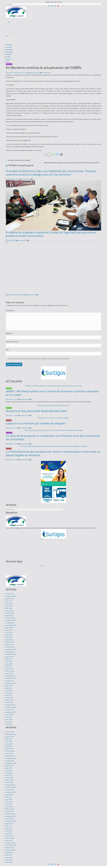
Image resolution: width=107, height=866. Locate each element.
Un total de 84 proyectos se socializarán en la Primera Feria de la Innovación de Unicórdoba (53, 437)
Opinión (8, 59)
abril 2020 (9, 724)
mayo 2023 (9, 635)
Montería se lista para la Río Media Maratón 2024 (36, 411)
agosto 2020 (10, 714)
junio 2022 (9, 661)
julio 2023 (9, 630)
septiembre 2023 (11, 625)
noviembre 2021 (11, 678)
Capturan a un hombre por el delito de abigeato (35, 423)
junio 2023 (9, 632)
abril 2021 (9, 695)
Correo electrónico (12, 342)
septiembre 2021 (11, 683)
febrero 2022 (10, 671)
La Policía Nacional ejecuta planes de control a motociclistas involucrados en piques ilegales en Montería (53, 453)
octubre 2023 (10, 623)
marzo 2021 (9, 698)
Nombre (9, 333)
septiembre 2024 (11, 596)
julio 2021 (9, 688)
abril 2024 (9, 608)
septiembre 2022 (11, 654)
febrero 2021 (10, 700)
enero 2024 (9, 616)
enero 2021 (9, 702)
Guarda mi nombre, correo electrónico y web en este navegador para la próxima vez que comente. (38, 359)
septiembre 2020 (11, 712)
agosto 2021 (10, 686)
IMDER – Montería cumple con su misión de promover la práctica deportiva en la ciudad (52, 393)
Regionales (9, 50)
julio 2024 (9, 601)
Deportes (9, 47)
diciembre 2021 (10, 676)
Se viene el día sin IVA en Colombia (18, 160)
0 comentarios (46, 73)
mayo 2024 (9, 606)
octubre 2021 (10, 681)
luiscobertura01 (35, 73)
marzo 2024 (9, 611)
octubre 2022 (10, 652)
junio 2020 (9, 719)
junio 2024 (9, 603)
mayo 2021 (9, 693)
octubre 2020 (10, 710)
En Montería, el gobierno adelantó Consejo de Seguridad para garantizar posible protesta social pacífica (51, 234)
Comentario (10, 311)
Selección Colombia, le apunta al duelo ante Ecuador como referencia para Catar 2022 (72, 163)
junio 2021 (9, 690)
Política (8, 57)
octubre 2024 (10, 594)
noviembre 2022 (11, 649)
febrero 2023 (10, 642)
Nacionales (9, 52)
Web (7, 350)
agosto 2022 (10, 657)
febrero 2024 (10, 613)
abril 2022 (9, 666)
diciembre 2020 (10, 705)
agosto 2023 (10, 628)
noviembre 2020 (11, 707)
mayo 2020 (9, 722)
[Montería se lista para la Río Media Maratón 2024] (53, 405)
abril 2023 (9, 637)
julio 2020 (9, 717)
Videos (8, 62)
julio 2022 (9, 659)
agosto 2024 (10, 599)
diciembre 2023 (10, 618)
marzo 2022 (9, 669)
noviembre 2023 (11, 620)
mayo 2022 (9, 664)
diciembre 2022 (10, 647)
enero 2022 (9, 673)
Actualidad (9, 45)
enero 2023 (9, 644)
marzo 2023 (9, 640)
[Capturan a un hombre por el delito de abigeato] (53, 418)
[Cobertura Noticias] (6, 36)
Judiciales (9, 54)
